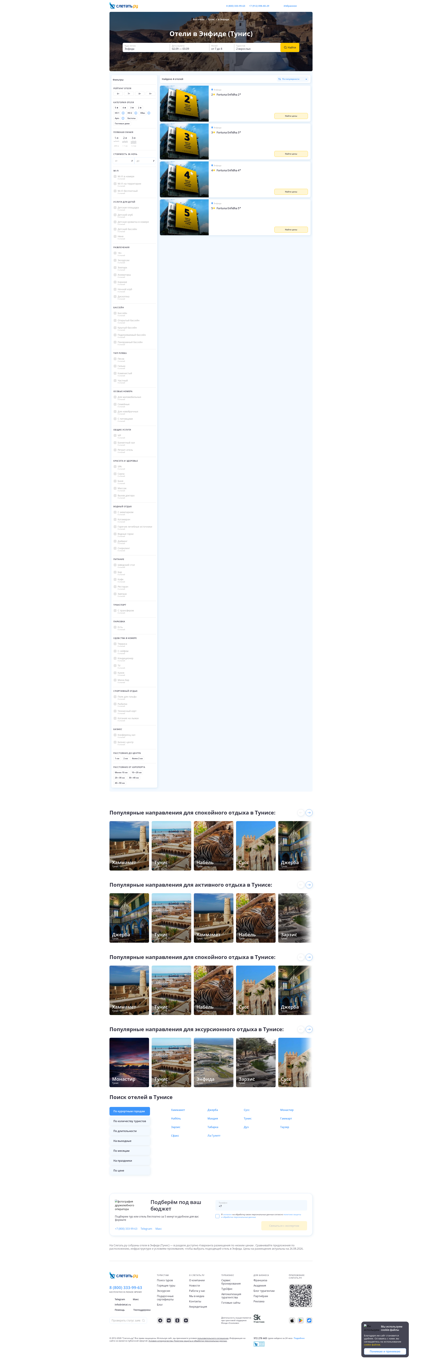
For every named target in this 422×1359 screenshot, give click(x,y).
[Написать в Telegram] (274, 6)
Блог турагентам (264, 1290)
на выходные (122, 1141)
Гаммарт (286, 1118)
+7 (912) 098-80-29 (259, 5)
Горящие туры (166, 1285)
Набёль (176, 1118)
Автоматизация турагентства (231, 1295)
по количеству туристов (129, 1121)
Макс (158, 1228)
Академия (260, 1285)
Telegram (146, 1228)
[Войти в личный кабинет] (310, 6)
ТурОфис (227, 1288)
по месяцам (121, 1151)
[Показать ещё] (309, 812)
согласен (227, 1214)
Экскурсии (163, 1290)
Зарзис (175, 1127)
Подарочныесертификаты (165, 1297)
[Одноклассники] (177, 1320)
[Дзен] (186, 1320)
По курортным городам (129, 1111)
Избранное (290, 5)
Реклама (259, 1301)
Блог (160, 1304)
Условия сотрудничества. (161, 1340)
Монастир (287, 1110)
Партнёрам (261, 1296)
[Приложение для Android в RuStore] (309, 1320)
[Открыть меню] (302, 6)
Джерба (213, 1110)
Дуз (246, 1127)
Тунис (248, 1118)
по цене (118, 1170)
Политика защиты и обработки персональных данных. (200, 1340)
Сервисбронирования (231, 1282)
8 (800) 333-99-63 (235, 5)
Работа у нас (197, 1290)
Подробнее (299, 1338)
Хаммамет (178, 1110)
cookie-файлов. (372, 1344)
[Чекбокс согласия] (217, 1216)
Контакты (195, 1301)
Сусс (247, 1110)
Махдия (213, 1118)
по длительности (125, 1131)
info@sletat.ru (123, 1304)
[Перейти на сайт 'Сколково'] (259, 1320)
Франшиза (260, 1280)
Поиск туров (165, 1280)
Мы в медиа (196, 1296)
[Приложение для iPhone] (292, 1320)
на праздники (122, 1160)
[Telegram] (160, 1320)
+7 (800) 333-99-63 (126, 1228)
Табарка (213, 1127)
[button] (260, 104)
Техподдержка (142, 1309)
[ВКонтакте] (169, 1320)
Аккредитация (198, 1306)
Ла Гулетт (214, 1135)
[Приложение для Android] (300, 1320)
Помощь (120, 1309)
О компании (197, 1280)
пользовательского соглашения (212, 1338)
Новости (194, 1285)
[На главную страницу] (125, 6)
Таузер (284, 1127)
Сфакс (175, 1135)
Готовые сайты (230, 1302)
